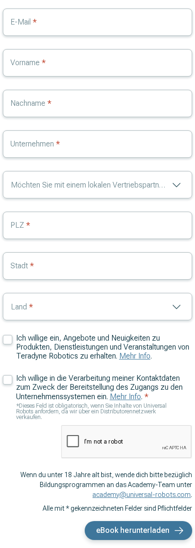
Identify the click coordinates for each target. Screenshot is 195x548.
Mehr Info (135, 355)
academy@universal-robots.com (141, 494)
